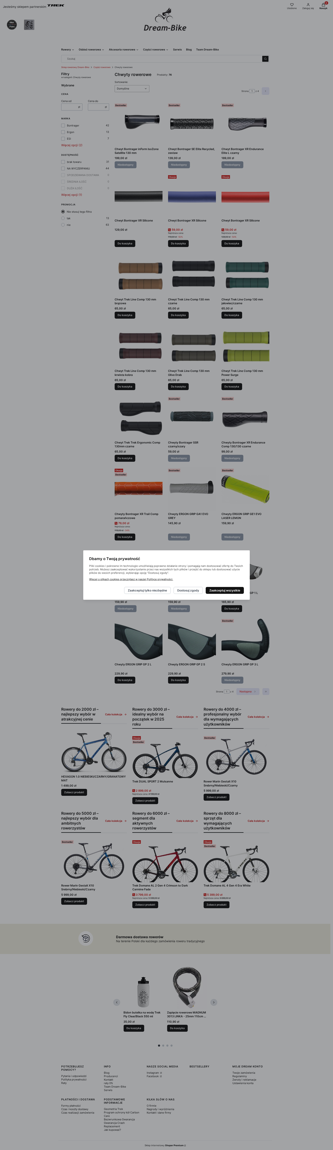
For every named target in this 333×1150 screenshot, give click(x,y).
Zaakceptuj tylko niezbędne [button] (147, 590)
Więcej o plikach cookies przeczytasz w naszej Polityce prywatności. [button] (131, 579)
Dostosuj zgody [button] (188, 590)
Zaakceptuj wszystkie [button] (224, 590)
